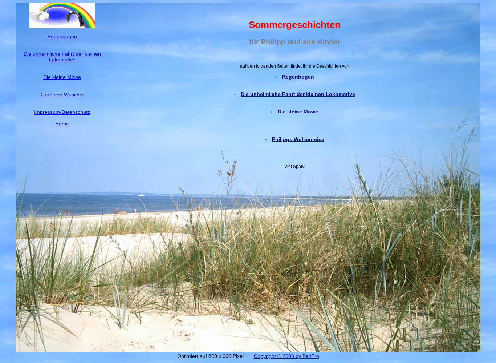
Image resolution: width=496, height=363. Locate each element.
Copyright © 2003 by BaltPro (286, 356)
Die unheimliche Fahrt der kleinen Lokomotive (62, 57)
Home (62, 124)
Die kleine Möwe (62, 77)
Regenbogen (62, 36)
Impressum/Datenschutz (62, 112)
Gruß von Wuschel (62, 94)
